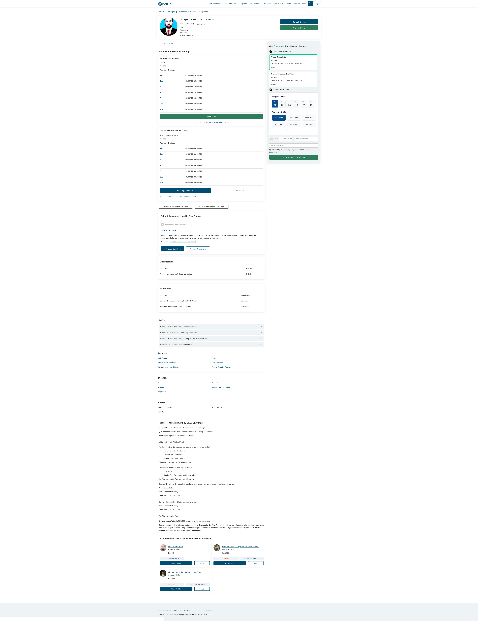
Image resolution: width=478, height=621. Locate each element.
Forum (288, 4)
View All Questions (198, 249)
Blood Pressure (217, 383)
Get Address (238, 191)
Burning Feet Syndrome (221, 387)
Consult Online (299, 22)
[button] (310, 3)
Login (317, 4)
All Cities (196, 611)
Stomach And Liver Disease (168, 367)
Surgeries (243, 4)
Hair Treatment (164, 358)
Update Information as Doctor (211, 207)
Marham (161, 12)
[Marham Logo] (165, 4)
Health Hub (278, 4)
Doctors (187, 611)
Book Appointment (185, 191)
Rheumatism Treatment (167, 363)
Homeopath (171, 12)
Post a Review (170, 44)
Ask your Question (172, 249)
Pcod (214, 358)
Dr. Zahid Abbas (175, 547)
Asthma (161, 387)
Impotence (162, 392)
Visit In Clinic (299, 28)
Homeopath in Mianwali (187, 12)
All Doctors (208, 611)
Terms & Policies (164, 611)
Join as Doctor (300, 4)
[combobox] (274, 139)
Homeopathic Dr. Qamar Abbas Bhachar (240, 547)
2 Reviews (184, 33)
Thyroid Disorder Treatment (222, 367)
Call (202, 563)
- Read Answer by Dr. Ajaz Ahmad (183, 242)
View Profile (176, 563)
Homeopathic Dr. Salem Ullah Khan (184, 572)
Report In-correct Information (176, 207)
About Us (177, 611)
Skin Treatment (217, 363)
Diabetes (161, 383)
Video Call (211, 116)
